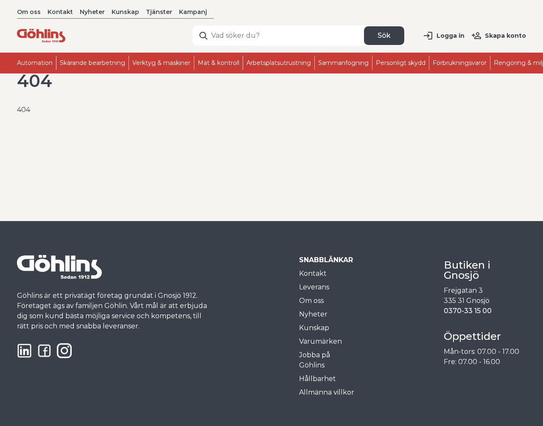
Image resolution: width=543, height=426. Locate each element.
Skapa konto (505, 35)
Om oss (29, 12)
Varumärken (320, 341)
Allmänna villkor (326, 392)
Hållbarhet (317, 379)
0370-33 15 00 (468, 311)
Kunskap (125, 12)
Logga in (451, 35)
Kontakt (60, 12)
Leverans (314, 287)
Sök (384, 35)
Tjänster (159, 12)
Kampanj (193, 12)
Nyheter (92, 12)
